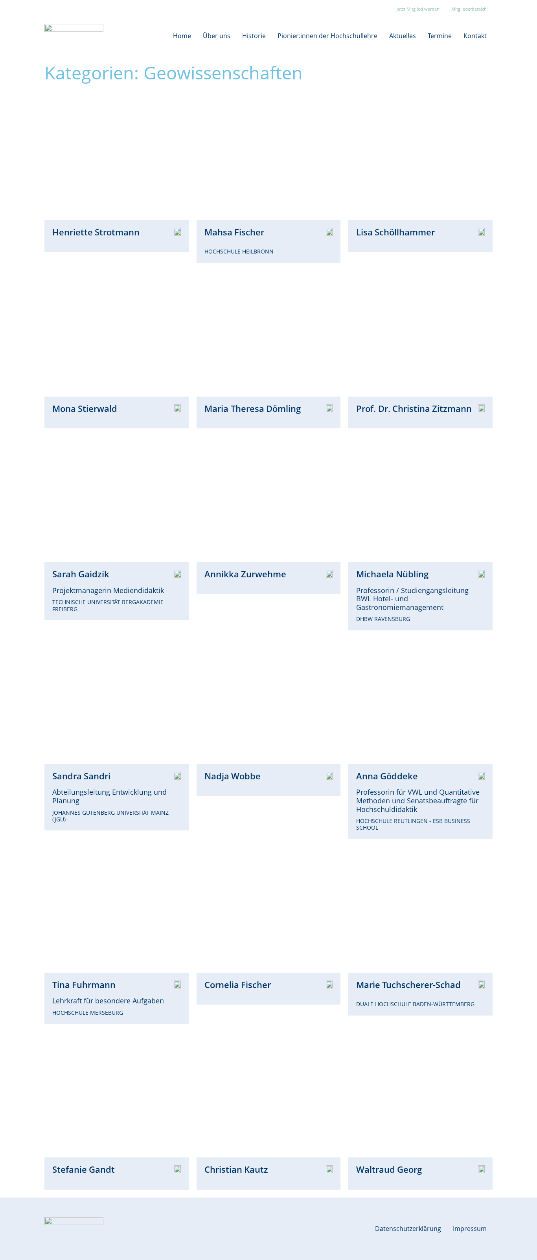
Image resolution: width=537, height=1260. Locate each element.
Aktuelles (402, 35)
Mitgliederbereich (469, 9)
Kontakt (475, 35)
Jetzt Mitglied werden (418, 9)
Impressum (470, 1228)
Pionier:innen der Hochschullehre (327, 35)
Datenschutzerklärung (408, 1228)
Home (182, 35)
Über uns (216, 35)
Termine (440, 35)
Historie (254, 35)
